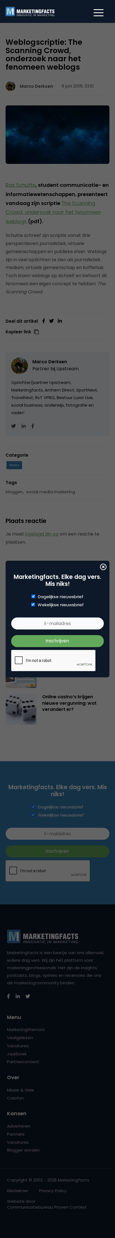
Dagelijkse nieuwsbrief (60, 596)
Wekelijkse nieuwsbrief (61, 604)
